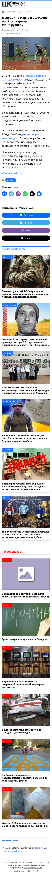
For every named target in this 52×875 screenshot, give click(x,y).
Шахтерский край (12, 173)
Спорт (5, 497)
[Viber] (18, 193)
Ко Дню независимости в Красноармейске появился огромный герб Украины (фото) (24, 778)
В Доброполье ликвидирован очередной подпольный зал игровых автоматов (24, 684)
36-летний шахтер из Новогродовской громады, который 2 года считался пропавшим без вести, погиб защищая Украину (25, 342)
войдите (39, 847)
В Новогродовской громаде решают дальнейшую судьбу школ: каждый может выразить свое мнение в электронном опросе (23, 486)
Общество (7, 353)
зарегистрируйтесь (12, 851)
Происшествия (9, 305)
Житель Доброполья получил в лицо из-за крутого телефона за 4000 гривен (25, 824)
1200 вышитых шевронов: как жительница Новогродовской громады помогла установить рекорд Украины (25, 390)
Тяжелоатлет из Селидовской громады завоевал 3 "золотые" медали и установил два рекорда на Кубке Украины (25, 534)
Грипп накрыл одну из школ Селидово (25, 639)
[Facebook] (4, 193)
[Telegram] (11, 193)
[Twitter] (32, 193)
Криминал (7, 257)
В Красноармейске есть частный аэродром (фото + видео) (21, 731)
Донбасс (10, 180)
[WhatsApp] (25, 193)
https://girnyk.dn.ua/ (33, 867)
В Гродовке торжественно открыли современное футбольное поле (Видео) (25, 595)
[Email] (39, 193)
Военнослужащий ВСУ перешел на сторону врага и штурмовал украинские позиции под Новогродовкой (26, 294)
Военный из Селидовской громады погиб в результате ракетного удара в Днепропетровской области (25, 438)
